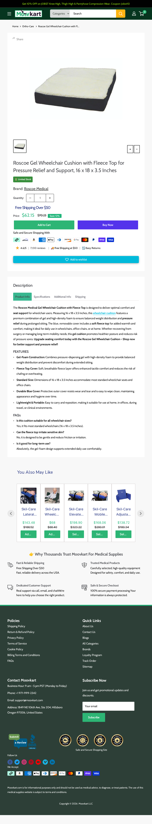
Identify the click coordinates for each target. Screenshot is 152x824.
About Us (87, 626)
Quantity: (18, 198)
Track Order (89, 661)
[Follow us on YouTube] (38, 762)
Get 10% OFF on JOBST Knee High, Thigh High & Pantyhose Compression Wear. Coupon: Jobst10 (76, 3)
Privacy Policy (15, 637)
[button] (76, 259)
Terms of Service (17, 643)
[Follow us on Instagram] (24, 762)
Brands (86, 649)
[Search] (120, 13)
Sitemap (87, 666)
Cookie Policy (15, 649)
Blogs (85, 637)
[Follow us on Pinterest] (31, 762)
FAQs (10, 661)
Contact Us (88, 632)
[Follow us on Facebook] (10, 762)
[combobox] (93, 13)
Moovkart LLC (86, 803)
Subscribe (94, 717)
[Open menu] (9, 13)
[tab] (22, 297)
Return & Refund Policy (20, 632)
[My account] (134, 14)
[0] (141, 13)
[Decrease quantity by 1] (30, 198)
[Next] (140, 513)
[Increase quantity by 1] (50, 198)
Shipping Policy (16, 626)
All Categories (90, 643)
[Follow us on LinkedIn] (52, 762)
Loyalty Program (92, 655)
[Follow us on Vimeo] (45, 762)
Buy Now (108, 225)
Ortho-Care (28, 26)
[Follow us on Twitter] (17, 762)
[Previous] (10, 513)
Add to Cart (44, 225)
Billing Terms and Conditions (23, 655)
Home (15, 26)
